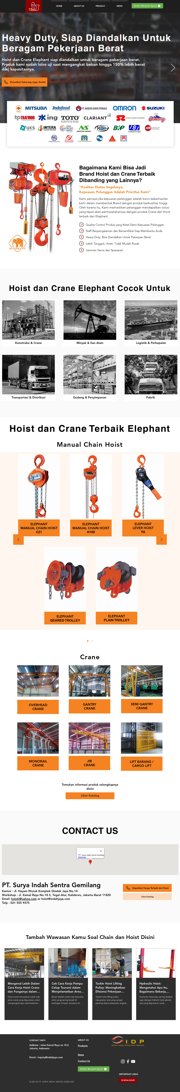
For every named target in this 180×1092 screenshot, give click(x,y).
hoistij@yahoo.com (24, 899)
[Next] (173, 68)
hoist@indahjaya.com (55, 899)
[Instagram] (122, 1061)
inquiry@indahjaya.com (50, 1057)
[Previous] (7, 68)
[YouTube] (133, 1061)
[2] (92, 641)
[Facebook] (127, 1061)
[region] (28, 323)
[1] (87, 641)
